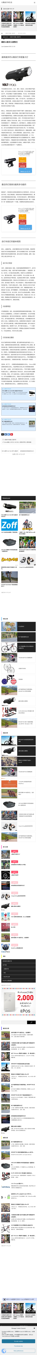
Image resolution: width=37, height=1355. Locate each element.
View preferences (18, 1351)
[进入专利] (5, 927)
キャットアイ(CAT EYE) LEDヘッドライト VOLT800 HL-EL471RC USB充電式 (26, 153)
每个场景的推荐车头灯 (24, 515)
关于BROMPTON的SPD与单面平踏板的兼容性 (27, 550)
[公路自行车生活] (6, 2)
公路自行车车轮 (22, 668)
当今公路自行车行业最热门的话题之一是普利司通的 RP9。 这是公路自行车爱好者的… (22, 1035)
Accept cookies (18, 1341)
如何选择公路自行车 (7, 961)
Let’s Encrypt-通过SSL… (17, 1183)
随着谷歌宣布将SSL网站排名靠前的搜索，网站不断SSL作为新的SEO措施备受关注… (23, 1186)
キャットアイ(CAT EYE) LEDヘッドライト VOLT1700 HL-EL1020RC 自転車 (26, 210)
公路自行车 (6, 969)
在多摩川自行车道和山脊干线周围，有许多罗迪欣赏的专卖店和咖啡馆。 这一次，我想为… (23, 1048)
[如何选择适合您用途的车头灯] (5, 885)
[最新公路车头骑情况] (5, 906)
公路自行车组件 (14, 875)
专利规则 (20, 679)
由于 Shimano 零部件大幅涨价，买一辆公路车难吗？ (6, 25)
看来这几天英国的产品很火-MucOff (30, 24)
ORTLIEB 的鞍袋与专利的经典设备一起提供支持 (9, 550)
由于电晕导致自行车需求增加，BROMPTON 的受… (23, 1085)
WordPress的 (7, 976)
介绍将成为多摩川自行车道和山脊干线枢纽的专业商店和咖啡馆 (26, 815)
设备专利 (19, 37)
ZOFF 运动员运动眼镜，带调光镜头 (9, 532)
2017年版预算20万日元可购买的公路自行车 (25, 647)
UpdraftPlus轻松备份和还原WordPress (24, 782)
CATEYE (12, 442)
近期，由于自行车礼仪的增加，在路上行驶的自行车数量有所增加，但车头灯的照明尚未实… (23, 1129)
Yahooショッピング (25, 171)
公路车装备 (28, 442)
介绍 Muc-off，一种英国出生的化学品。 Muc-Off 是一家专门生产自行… (23, 1077)
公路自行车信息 (6, 20)
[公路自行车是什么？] (5, 854)
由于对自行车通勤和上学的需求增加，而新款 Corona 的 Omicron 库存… (23, 1090)
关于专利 (5, 965)
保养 (31, 20)
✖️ (4, 1299)
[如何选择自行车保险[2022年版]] (5, 864)
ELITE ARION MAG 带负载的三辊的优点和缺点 (26, 712)
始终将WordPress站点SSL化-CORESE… (21, 1194)
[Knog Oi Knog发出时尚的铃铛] (5, 896)
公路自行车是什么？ (15, 854)
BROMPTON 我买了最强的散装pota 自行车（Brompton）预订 (25, 722)
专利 (5, 972)
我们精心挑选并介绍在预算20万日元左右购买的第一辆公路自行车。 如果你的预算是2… (23, 1228)
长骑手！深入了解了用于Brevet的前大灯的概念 (27, 533)
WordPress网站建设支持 (17, 948)
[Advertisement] (18, 463)
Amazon (22, 161)
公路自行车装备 (13, 37)
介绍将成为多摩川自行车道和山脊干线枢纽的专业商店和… (23, 1044)
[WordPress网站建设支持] (5, 948)
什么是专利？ (21, 626)
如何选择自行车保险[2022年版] (18, 864)
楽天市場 (22, 166)
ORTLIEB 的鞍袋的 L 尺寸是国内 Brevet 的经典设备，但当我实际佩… (23, 1168)
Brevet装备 (6, 442)
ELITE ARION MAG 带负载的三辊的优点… (22, 1173)
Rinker (24, 154)
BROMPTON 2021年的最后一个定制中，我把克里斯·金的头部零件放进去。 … (23, 1098)
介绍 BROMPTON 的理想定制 (25, 657)
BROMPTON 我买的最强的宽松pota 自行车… (22, 1152)
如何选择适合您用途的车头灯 (27, 451)
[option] (6, 19)
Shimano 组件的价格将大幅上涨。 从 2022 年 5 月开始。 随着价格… (23, 1056)
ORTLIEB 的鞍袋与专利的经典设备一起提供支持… (22, 1163)
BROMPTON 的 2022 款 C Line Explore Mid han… (21, 1154)
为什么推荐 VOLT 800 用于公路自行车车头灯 (10, 452)
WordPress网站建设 (7, 980)
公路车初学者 (22, 442)
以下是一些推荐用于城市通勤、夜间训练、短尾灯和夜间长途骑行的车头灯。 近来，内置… (23, 1108)
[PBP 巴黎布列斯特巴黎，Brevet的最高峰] (5, 916)
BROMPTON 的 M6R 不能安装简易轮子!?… (22, 1095)
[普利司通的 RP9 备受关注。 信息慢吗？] (5, 937)
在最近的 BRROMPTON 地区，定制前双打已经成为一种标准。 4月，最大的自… (23, 1067)
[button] (34, 1328)
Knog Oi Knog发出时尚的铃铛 (26, 567)
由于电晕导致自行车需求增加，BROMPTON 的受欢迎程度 (25, 690)
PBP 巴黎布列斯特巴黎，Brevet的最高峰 (20, 916)
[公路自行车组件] (5, 875)
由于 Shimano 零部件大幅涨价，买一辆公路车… (23, 1053)
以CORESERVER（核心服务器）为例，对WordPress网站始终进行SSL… (23, 1197)
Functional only (18, 1346)
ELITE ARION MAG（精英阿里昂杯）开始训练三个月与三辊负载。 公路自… (23, 1176)
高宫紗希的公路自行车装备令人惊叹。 (9, 568)
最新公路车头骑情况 (23, 701)
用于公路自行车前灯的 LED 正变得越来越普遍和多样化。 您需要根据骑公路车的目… (23, 1119)
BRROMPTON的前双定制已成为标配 (18, 24)
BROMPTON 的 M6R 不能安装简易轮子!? (9, 585)
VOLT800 (16, 442)
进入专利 (13, 927)
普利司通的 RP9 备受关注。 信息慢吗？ (26, 793)
